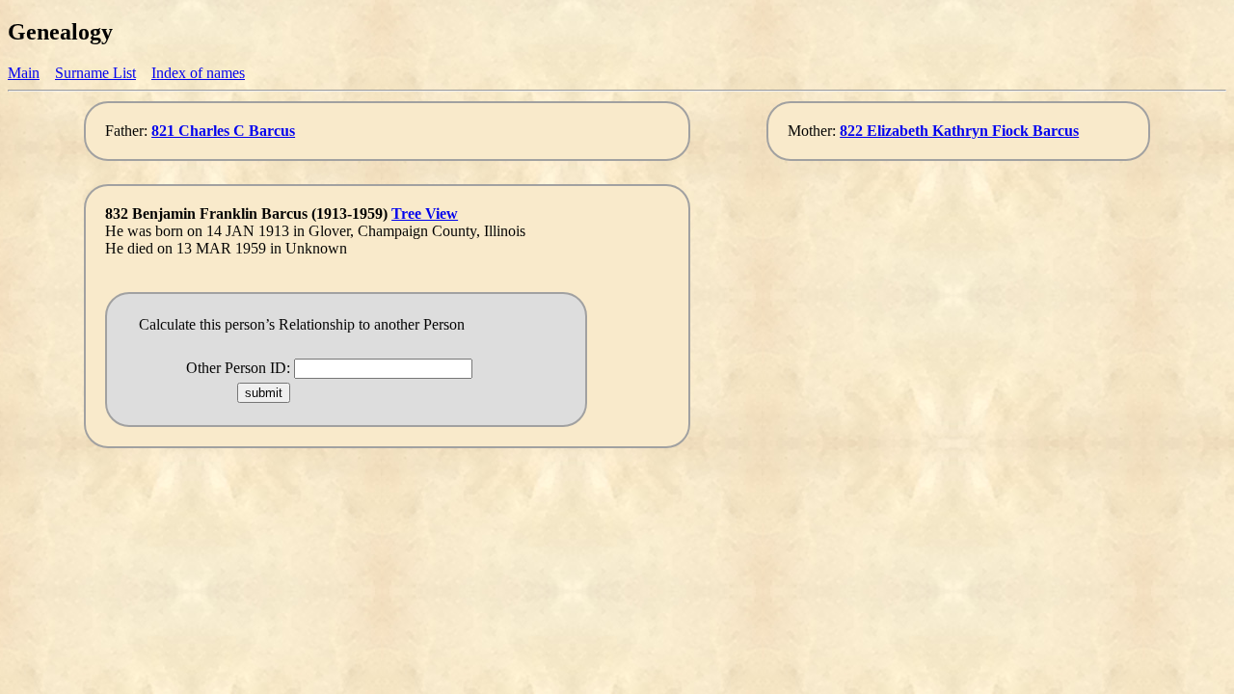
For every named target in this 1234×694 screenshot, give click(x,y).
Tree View (424, 213)
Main (24, 73)
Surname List (95, 73)
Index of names (198, 73)
